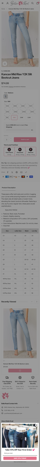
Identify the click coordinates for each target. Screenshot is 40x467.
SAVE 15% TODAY (20, 458)
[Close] (36, 425)
